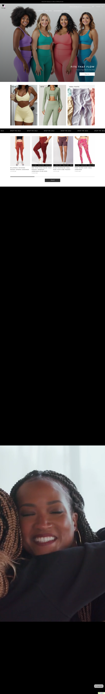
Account (98, 6)
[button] (93, 156)
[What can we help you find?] (80, 6)
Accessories (58, 10)
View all (52, 180)
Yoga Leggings (38, 10)
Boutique (67, 10)
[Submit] (93, 6)
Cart (102, 6)
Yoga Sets (48, 10)
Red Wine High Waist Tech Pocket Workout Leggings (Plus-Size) (42, 169)
